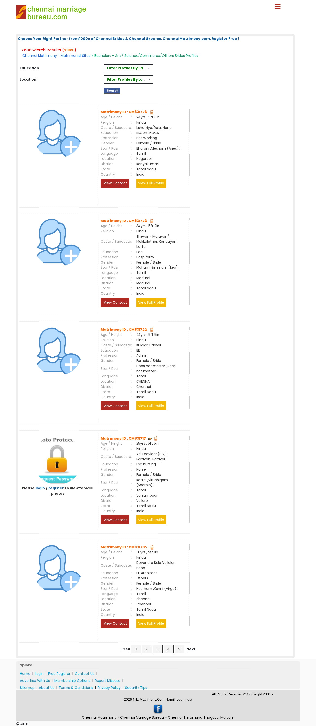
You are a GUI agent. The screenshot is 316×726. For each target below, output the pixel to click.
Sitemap (27, 687)
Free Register (59, 673)
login (40, 488)
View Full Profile (151, 183)
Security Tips (136, 687)
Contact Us (84, 673)
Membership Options (72, 680)
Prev (125, 649)
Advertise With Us (35, 680)
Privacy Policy (109, 687)
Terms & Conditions (76, 687)
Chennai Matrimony (39, 55)
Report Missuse (107, 680)
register (56, 488)
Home (25, 673)
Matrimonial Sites (75, 55)
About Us (46, 687)
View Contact (115, 183)
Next (190, 649)
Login (39, 673)
